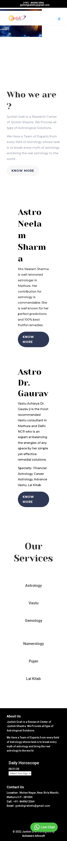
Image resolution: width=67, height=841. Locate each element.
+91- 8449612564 (23, 801)
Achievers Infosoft (33, 835)
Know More (23, 170)
